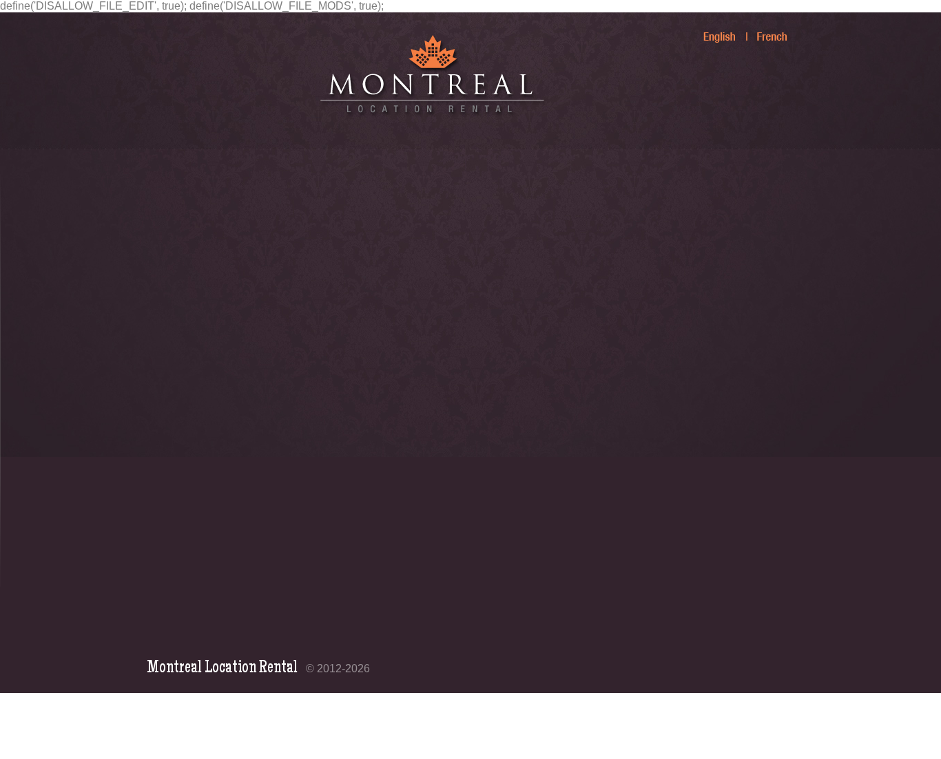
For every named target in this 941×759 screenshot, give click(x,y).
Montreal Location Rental (222, 668)
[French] (764, 31)
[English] (712, 31)
